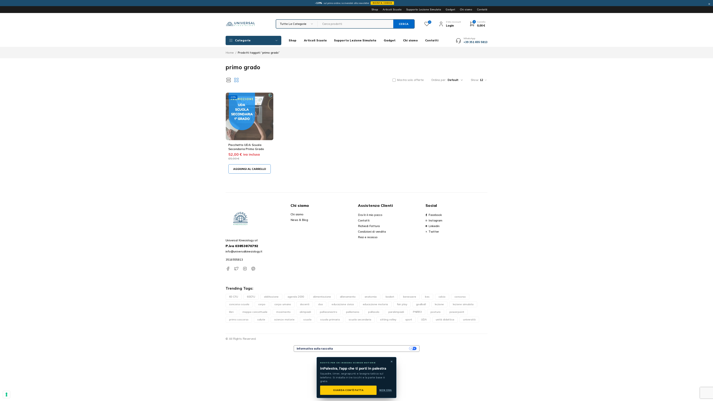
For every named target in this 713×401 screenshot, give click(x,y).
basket (390, 296)
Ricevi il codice (382, 3)
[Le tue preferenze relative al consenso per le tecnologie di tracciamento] (6, 394)
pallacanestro (328, 312)
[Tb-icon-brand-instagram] (244, 268)
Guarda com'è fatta (348, 390)
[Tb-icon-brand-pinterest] (253, 268)
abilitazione (271, 296)
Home (230, 52)
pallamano (352, 312)
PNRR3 (417, 312)
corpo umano (282, 304)
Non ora (385, 390)
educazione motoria (375, 304)
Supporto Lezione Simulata (423, 9)
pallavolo (373, 312)
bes (427, 296)
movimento (283, 312)
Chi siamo (466, 9)
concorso (460, 296)
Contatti (482, 9)
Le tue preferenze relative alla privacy (373, 348)
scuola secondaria (360, 319)
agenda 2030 (296, 296)
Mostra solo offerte (410, 80)
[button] (249, 169)
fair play (402, 304)
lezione (439, 304)
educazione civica (343, 304)
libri (231, 312)
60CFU (251, 296)
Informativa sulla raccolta (315, 348)
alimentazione (322, 296)
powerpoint (457, 312)
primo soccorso (238, 319)
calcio (442, 296)
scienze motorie (284, 319)
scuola (307, 319)
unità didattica (445, 319)
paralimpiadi (396, 312)
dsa (320, 304)
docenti (305, 304)
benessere (409, 296)
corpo (262, 304)
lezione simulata (463, 304)
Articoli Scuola (392, 9)
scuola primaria (330, 319)
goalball (421, 304)
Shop (375, 9)
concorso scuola (239, 304)
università (469, 319)
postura (436, 312)
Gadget (450, 9)
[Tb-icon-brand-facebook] (228, 268)
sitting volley (388, 319)
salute (261, 319)
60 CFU (233, 296)
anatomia (371, 296)
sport (408, 319)
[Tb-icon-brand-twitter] (236, 268)
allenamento (348, 296)
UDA (424, 319)
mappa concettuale (254, 312)
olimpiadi (305, 312)
